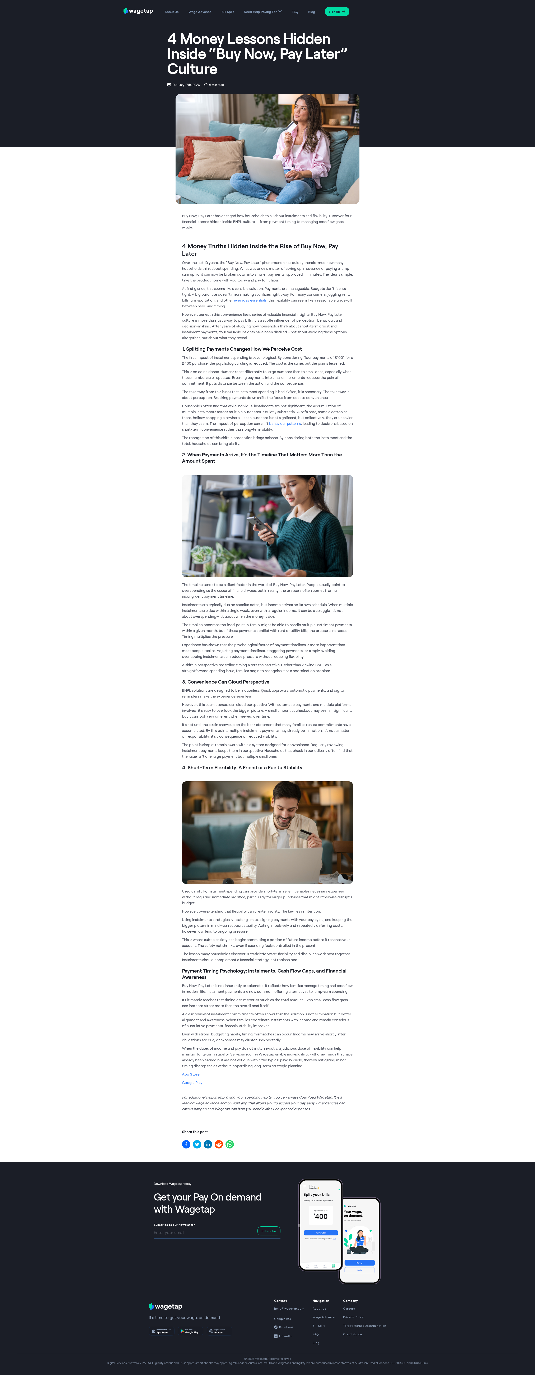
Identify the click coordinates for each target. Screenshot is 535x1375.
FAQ (295, 12)
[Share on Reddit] (219, 1144)
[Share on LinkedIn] (208, 1144)
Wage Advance (200, 12)
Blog (311, 12)
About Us (171, 12)
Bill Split (228, 12)
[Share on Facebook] (186, 1144)
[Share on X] (197, 1144)
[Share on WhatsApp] (229, 1144)
